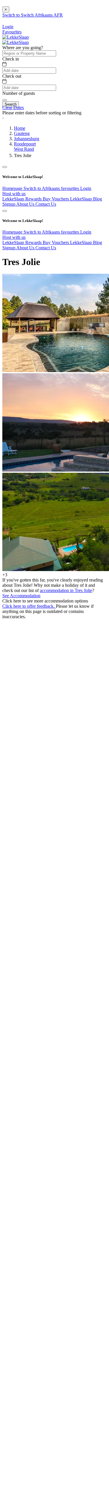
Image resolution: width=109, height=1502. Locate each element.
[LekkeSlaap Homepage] (15, 37)
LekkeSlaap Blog (86, 198)
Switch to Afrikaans (42, 188)
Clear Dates (13, 107)
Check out (11, 76)
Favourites (12, 31)
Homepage (13, 188)
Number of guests (18, 93)
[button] (54, 118)
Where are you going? (22, 47)
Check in (10, 58)
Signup (9, 204)
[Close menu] (4, 167)
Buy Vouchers (56, 198)
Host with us (14, 193)
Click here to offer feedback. (29, 606)
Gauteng (22, 133)
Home (19, 128)
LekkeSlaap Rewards (22, 198)
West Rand (24, 149)
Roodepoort (25, 143)
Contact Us (45, 204)
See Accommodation (21, 595)
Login (85, 188)
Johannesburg (26, 138)
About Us (25, 204)
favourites (70, 188)
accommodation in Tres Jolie (66, 590)
